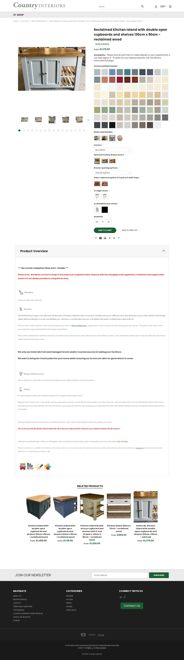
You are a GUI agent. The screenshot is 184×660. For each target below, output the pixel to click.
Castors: (99, 145)
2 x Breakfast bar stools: (106, 203)
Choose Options (38, 509)
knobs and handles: (104, 132)
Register (26, 617)
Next (88, 120)
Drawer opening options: (107, 168)
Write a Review (102, 44)
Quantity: (98, 216)
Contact (17, 603)
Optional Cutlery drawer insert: (110, 154)
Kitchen (69, 599)
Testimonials (18, 610)
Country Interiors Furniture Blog (28, 613)
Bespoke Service (20, 599)
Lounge (69, 606)
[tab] (92, 251)
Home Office (71, 610)
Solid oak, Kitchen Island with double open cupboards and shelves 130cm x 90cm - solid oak (145, 531)
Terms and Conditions (22, 606)
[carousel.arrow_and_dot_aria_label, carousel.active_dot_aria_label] (19, 130)
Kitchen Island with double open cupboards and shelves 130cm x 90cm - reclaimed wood (38, 531)
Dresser (69, 596)
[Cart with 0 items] (170, 6)
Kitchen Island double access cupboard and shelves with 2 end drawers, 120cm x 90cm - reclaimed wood (91, 532)
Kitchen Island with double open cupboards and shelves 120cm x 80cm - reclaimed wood (65, 531)
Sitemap (16, 620)
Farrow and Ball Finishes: (106, 66)
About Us (17, 596)
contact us (140, 448)
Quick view (38, 504)
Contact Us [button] (132, 606)
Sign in (16, 617)
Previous (15, 120)
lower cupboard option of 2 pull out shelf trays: (117, 177)
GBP (162, 6)
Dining (69, 603)
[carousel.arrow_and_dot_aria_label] (24, 130)
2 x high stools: (102, 190)
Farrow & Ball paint (79, 325)
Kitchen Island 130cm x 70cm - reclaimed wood (119, 528)
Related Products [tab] (90, 486)
